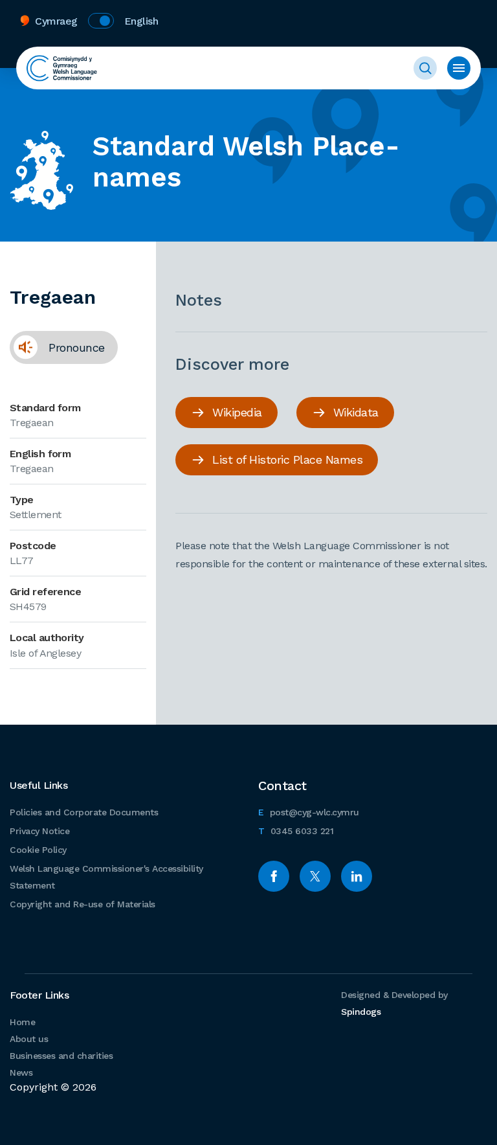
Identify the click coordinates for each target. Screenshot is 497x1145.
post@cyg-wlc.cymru (308, 811)
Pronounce (57, 347)
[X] (315, 876)
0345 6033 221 (295, 830)
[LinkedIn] (356, 876)
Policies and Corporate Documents (84, 812)
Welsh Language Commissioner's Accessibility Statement (106, 876)
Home (22, 1022)
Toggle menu (458, 68)
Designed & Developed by (394, 1003)
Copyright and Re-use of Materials (82, 904)
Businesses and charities (61, 1055)
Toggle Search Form (425, 68)
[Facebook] (273, 876)
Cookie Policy (38, 850)
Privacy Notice (39, 831)
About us (29, 1039)
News (21, 1072)
